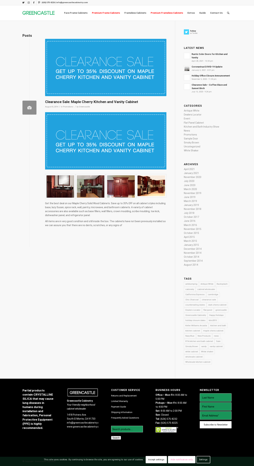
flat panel (208, 310)
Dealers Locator (192, 114)
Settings (203, 459)
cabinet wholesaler (206, 289)
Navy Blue (189, 336)
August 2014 (191, 264)
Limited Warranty (119, 401)
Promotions (68, 106)
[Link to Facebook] (33, 2)
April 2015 (189, 237)
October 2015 (191, 233)
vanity (203, 346)
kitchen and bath (218, 325)
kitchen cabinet (192, 331)
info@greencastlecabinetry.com (85, 422)
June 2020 (189, 185)
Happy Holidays (216, 315)
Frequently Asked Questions (125, 417)
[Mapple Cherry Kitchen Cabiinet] (91, 186)
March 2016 (190, 225)
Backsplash (222, 284)
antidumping (191, 284)
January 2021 (191, 173)
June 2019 (189, 197)
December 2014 (192, 248)
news (216, 336)
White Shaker (191, 150)
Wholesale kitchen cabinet (197, 362)
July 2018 (189, 213)
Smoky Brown (191, 142)
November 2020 (192, 177)
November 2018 (192, 209)
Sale (218, 341)
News (187, 130)
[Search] (228, 13)
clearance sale (209, 300)
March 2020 (190, 189)
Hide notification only (182, 459)
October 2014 (191, 256)
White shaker (207, 352)
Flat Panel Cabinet (194, 122)
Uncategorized (192, 146)
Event (187, 118)
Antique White (191, 110)
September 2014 (193, 260)
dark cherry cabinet (217, 305)
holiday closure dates (195, 320)
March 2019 (190, 201)
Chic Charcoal (192, 300)
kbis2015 (213, 320)
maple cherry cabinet (213, 331)
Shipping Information (121, 412)
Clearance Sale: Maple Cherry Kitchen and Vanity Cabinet (91, 102)
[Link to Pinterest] (39, 2)
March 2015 (190, 241)
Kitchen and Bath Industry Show (201, 126)
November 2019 (192, 193)
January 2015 (191, 245)
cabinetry (189, 289)
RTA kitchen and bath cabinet (199, 341)
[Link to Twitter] (23, 2)
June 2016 (189, 221)
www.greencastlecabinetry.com (84, 426)
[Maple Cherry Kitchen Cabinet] (60, 186)
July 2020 (189, 181)
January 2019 (191, 205)
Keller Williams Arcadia (196, 325)
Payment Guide (118, 406)
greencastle (221, 310)
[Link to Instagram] (28, 2)
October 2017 (191, 217)
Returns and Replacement (124, 395)
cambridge (213, 294)
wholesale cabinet (194, 357)
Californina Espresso (195, 294)
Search (116, 437)
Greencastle (84, 106)
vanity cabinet (216, 346)
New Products (204, 336)
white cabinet (191, 352)
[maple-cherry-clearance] (29, 108)
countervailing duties (195, 305)
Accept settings (156, 459)
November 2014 (192, 252)
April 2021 (189, 169)
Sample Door (191, 138)
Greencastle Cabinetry (195, 315)
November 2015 (192, 229)
